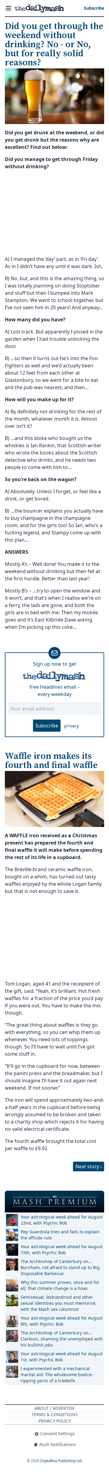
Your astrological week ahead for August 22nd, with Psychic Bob (62, 1220)
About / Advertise (55, 1408)
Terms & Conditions (54, 1414)
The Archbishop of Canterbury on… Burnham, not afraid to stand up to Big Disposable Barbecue (60, 1267)
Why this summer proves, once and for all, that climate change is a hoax (60, 1285)
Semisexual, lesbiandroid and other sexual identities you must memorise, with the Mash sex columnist (59, 1303)
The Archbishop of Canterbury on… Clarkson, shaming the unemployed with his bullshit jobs (62, 1339)
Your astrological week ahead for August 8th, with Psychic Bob (62, 1321)
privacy (71, 726)
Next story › (88, 1166)
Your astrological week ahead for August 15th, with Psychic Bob (62, 1249)
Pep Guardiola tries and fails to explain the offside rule (60, 1235)
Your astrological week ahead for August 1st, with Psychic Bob (62, 1357)
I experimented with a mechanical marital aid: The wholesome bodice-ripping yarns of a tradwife (57, 1374)
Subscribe (46, 725)
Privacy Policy (54, 1421)
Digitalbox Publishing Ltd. (61, 1460)
